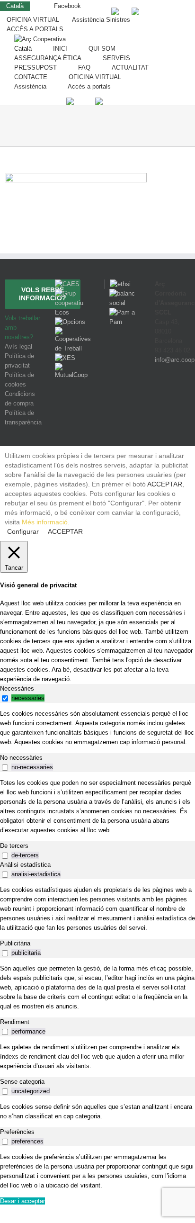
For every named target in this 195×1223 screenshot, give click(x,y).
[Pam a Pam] (123, 312)
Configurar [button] (23, 531)
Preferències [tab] (17, 1131)
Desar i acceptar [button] (22, 1201)
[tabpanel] (97, 728)
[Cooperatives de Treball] (73, 331)
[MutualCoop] (73, 367)
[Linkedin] (184, 394)
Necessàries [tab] (17, 688)
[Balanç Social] (123, 293)
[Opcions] (70, 321)
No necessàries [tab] (21, 757)
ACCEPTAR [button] (164, 484)
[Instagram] (172, 394)
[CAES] (67, 284)
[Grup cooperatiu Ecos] (73, 293)
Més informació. (46, 522)
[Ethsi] (118, 284)
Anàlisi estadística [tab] (25, 864)
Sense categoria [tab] (22, 1081)
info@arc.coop (175, 359)
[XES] (65, 357)
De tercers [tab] (14, 845)
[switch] (5, 698)
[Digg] (159, 394)
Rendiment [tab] (14, 1021)
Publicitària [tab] (15, 943)
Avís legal (18, 346)
